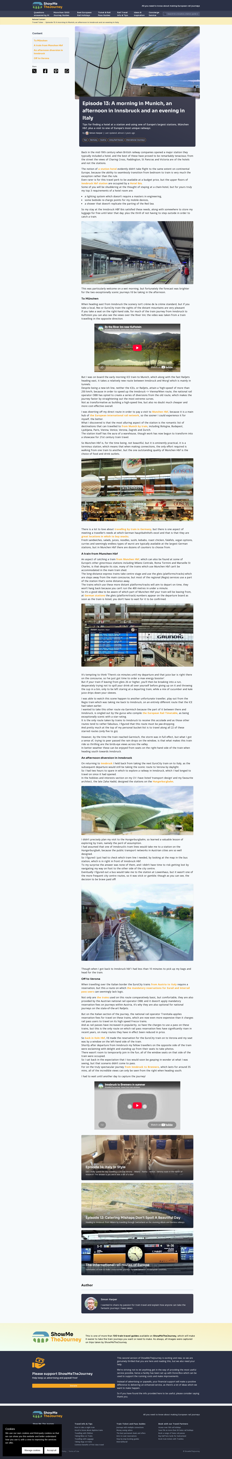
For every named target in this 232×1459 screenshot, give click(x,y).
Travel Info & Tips (83, 1424)
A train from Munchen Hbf (48, 45)
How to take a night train (85, 1427)
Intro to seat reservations (127, 1436)
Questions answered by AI (41, 14)
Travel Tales (37, 22)
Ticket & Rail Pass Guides (104, 14)
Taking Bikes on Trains (84, 1436)
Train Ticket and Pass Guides (131, 1424)
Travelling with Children (84, 1433)
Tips (85, 140)
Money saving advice (125, 1430)
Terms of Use (74, 1451)
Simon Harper (95, 133)
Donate (73, 1385)
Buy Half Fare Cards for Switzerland (172, 1436)
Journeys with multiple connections (130, 1427)
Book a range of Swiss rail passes (171, 1433)
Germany (93, 140)
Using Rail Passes (116, 140)
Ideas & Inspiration (139, 14)
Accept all (51, 1450)
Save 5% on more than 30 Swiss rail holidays (175, 1430)
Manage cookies (32, 1450)
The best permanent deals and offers (131, 1433)
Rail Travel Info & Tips (122, 14)
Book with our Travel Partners (173, 1424)
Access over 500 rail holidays (169, 1427)
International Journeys (135, 140)
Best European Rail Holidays (84, 14)
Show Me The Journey (43, 1424)
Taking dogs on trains (83, 1442)
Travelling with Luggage (84, 1439)
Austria (103, 140)
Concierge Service (154, 14)
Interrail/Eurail (122, 1442)
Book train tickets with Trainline (171, 1439)
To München (40, 40)
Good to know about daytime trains (89, 1430)
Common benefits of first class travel (89, 1445)
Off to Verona (41, 58)
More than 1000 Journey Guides (61, 14)
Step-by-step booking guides (128, 1439)
